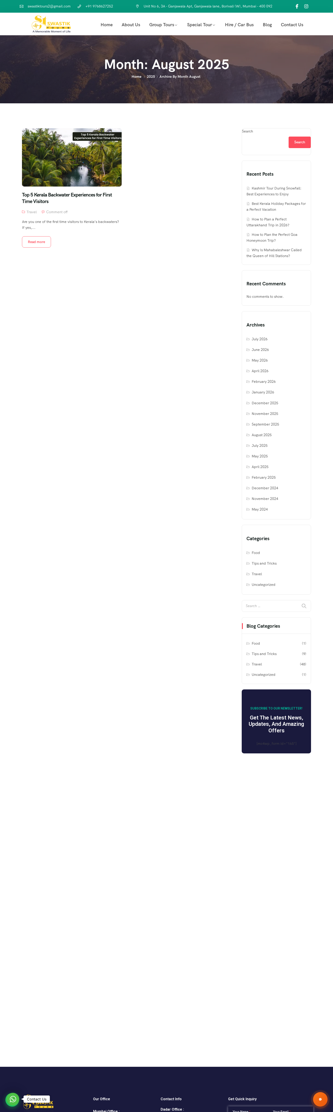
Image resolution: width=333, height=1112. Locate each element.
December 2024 (265, 488)
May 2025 (260, 456)
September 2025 (265, 424)
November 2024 (265, 498)
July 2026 (260, 339)
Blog (267, 25)
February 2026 (264, 381)
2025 (151, 76)
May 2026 (260, 360)
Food (256, 552)
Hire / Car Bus (239, 25)
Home (107, 25)
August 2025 (262, 435)
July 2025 (260, 445)
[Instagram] (306, 6)
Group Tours (161, 25)
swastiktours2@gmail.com (49, 6)
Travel (32, 212)
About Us (131, 25)
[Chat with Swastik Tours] (320, 1099)
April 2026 (260, 371)
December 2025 (265, 403)
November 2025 (265, 413)
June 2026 (260, 349)
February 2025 (264, 477)
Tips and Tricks (264, 563)
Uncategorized (263, 584)
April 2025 (260, 466)
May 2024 (260, 509)
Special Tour (199, 25)
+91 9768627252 (99, 6)
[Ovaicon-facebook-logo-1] (297, 6)
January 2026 (263, 392)
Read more (36, 241)
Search (247, 131)
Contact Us (292, 25)
